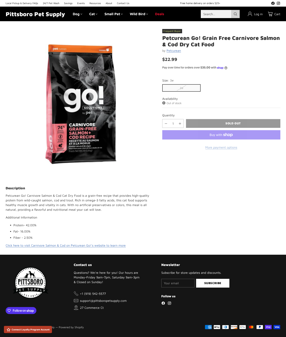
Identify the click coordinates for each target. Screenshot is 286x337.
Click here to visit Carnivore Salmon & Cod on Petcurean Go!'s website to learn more (66, 245)
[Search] (235, 14)
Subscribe (212, 283)
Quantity (168, 115)
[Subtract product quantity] (165, 123)
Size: (168, 80)
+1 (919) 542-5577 (93, 293)
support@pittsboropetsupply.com (103, 300)
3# (181, 88)
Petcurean (174, 50)
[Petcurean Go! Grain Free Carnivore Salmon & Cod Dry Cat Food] (81, 104)
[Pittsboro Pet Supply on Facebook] (273, 3)
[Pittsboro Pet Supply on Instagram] (278, 3)
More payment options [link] (221, 147)
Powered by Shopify (71, 327)
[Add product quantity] (179, 123)
